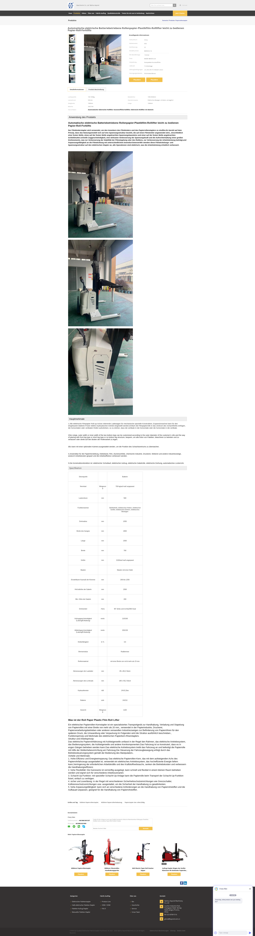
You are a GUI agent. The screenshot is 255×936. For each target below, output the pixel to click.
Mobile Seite (181, 931)
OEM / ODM (106, 905)
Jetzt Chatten (180, 13)
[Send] (250, 933)
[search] (174, 5)
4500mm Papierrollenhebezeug (111, 802)
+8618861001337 (84, 820)
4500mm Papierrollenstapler (81, 868)
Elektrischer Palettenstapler (81, 902)
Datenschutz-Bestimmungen (159, 931)
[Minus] (250, 889)
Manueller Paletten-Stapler (81, 912)
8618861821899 (81, 823)
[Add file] (215, 933)
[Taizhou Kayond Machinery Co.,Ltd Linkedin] (185, 883)
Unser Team (136, 912)
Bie (133, 902)
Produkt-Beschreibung (96, 89)
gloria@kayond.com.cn (170, 919)
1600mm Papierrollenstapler (88, 802)
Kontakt (146, 828)
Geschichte (135, 905)
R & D (104, 909)
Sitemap (173, 931)
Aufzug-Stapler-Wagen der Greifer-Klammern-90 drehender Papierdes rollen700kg (174, 870)
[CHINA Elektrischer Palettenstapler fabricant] (71, 5)
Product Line (106, 902)
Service (134, 909)
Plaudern (137, 80)
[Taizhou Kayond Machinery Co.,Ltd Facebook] (181, 883)
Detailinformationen (77, 89)
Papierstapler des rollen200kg (135, 802)
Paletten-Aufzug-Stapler (80, 909)
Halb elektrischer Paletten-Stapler (83, 905)
